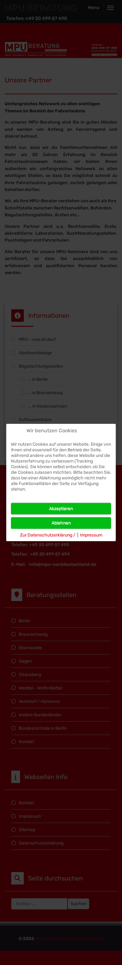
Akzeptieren (61, 508)
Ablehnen (61, 523)
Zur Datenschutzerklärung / (47, 535)
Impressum (91, 535)
